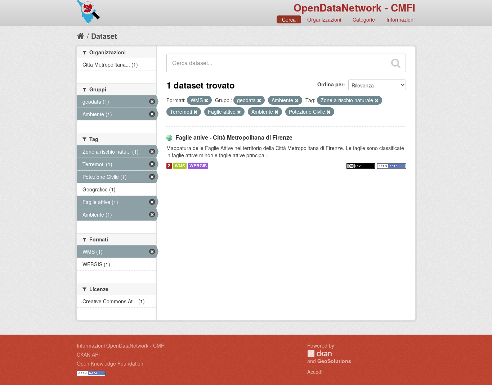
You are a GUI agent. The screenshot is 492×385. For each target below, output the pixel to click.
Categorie (364, 19)
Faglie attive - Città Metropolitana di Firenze (233, 137)
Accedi (314, 371)
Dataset (104, 36)
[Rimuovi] (206, 100)
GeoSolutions (334, 360)
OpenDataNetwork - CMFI (354, 7)
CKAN (319, 353)
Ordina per (330, 84)
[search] (396, 63)
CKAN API (88, 354)
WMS (180, 166)
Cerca (289, 19)
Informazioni (400, 19)
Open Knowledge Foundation (110, 363)
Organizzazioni (324, 19)
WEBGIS (198, 166)
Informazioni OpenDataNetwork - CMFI (121, 345)
